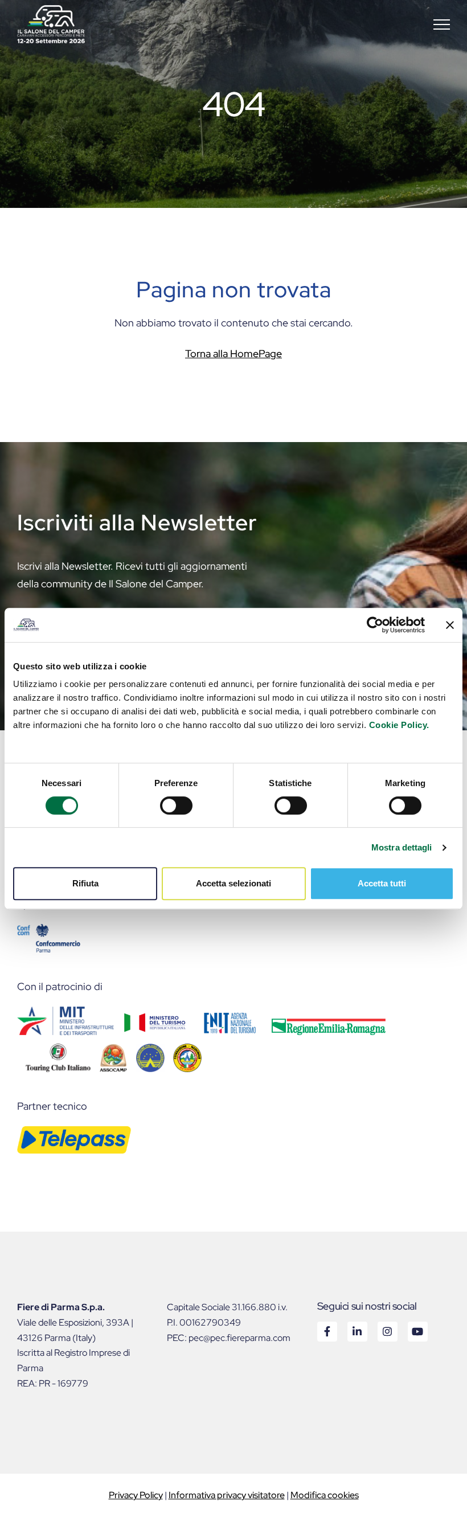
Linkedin (357, 1331)
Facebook (327, 1331)
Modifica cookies (324, 1495)
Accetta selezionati (233, 883)
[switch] (176, 805)
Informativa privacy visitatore (227, 1495)
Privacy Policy (136, 1495)
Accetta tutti (382, 883)
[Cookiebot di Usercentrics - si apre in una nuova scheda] (375, 624)
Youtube (417, 1331)
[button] (441, 24)
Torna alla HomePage (233, 353)
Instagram (387, 1331)
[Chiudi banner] (450, 625)
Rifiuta (85, 883)
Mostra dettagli (401, 847)
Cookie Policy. (399, 725)
